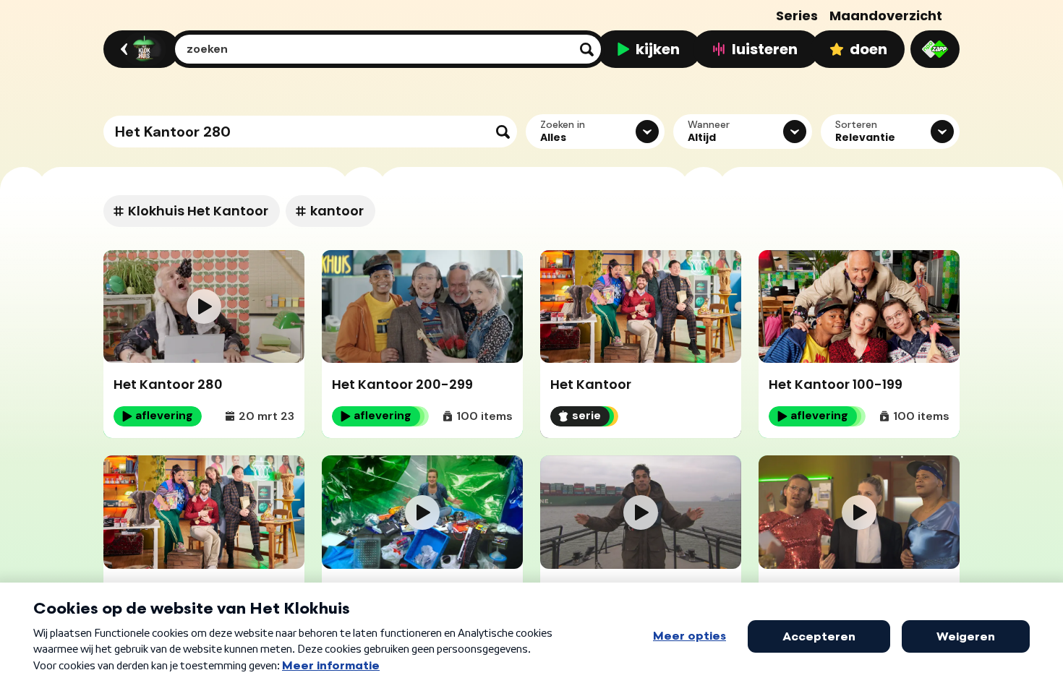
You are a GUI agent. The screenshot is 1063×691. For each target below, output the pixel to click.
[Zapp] (935, 49)
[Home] (139, 49)
